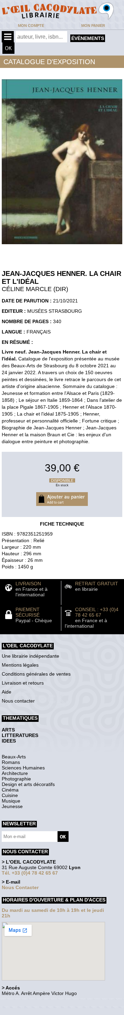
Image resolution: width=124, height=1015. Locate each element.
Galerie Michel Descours (33, 1011)
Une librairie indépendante (30, 656)
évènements (87, 38)
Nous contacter (18, 701)
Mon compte (31, 25)
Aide (6, 692)
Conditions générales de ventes (36, 674)
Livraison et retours (23, 683)
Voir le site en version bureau (38, 1002)
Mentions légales (20, 665)
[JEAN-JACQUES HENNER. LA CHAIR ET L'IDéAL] (62, 246)
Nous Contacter (20, 887)
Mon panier (93, 25)
